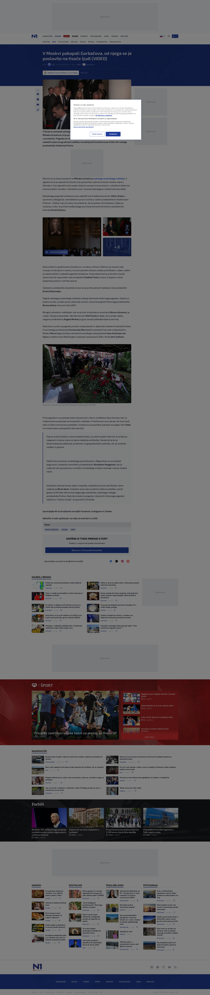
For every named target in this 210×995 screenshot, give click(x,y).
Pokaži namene (97, 134)
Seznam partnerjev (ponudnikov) (84, 127)
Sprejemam (113, 134)
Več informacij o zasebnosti (103, 115)
